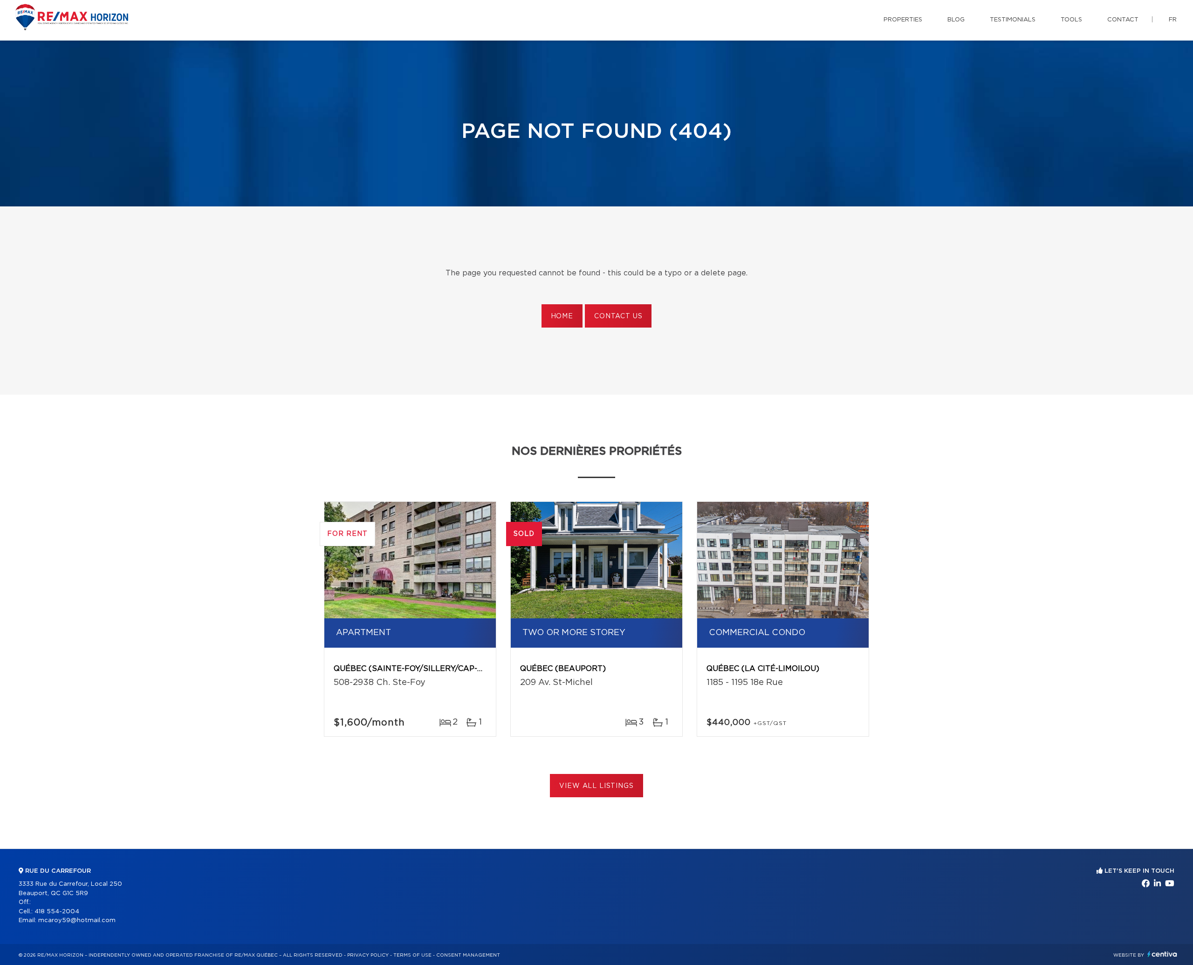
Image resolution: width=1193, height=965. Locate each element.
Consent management (468, 955)
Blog (956, 20)
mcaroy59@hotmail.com (77, 920)
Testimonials (1012, 20)
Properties (903, 20)
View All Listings (596, 786)
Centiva (1162, 954)
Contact (1122, 20)
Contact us (618, 316)
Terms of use (412, 955)
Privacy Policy (368, 955)
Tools (1071, 20)
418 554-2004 (56, 912)
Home (562, 316)
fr (1173, 20)
